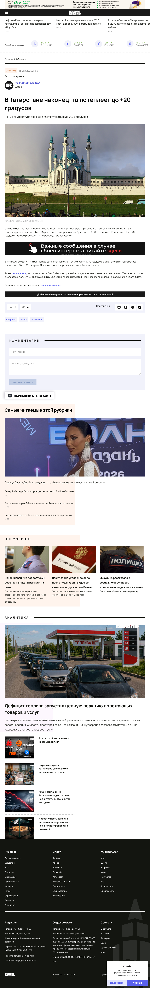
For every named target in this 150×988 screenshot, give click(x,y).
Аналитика (17, 618)
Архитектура (107, 886)
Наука (8, 890)
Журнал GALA (109, 851)
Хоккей (56, 862)
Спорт (57, 851)
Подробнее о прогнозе (14, 45)
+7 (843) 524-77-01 (71, 928)
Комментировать (23, 382)
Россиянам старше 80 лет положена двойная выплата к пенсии (39, 503)
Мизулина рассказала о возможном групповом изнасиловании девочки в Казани (121, 582)
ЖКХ (7, 867)
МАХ (103, 952)
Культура (9, 886)
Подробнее (117, 982)
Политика (9, 872)
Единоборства (60, 890)
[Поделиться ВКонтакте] (118, 307)
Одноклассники (108, 947)
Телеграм (105, 938)
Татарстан (11, 319)
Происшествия (12, 881)
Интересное (59, 895)
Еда (102, 881)
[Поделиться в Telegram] (132, 307)
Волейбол (57, 867)
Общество (21, 59)
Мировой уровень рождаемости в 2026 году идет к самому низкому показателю (78, 22)
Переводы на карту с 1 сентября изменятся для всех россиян (38, 515)
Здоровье (105, 867)
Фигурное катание (61, 881)
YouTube (105, 933)
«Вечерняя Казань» (28, 82)
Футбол (56, 858)
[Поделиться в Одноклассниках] (125, 307)
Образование (11, 895)
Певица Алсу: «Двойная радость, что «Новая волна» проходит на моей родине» (55, 482)
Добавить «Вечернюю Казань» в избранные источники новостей (75, 294)
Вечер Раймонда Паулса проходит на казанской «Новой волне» (39, 491)
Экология (9, 900)
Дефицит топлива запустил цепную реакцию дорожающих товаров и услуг (69, 709)
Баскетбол (58, 872)
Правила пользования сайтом (19, 955)
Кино (103, 872)
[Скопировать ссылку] (140, 307)
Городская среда (13, 858)
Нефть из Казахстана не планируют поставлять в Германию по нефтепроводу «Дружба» (28, 24)
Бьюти (104, 862)
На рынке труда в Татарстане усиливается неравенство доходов (53, 768)
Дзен (103, 942)
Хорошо (137, 982)
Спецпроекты (107, 890)
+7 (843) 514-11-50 (22, 928)
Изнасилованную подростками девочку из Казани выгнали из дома (25, 582)
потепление (37, 319)
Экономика (10, 876)
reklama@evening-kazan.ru (72, 933)
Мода (103, 858)
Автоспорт (58, 876)
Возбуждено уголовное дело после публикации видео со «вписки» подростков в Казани (72, 582)
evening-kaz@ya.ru (21, 933)
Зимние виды (59, 886)
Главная (9, 59)
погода (23, 319)
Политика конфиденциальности (20, 960)
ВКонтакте (106, 928)
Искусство (106, 876)
